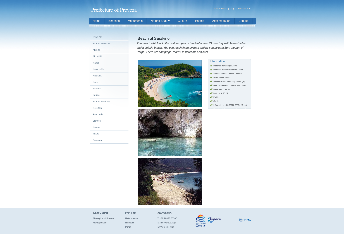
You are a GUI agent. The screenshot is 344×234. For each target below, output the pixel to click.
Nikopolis (129, 222)
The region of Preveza (103, 218)
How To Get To (244, 9)
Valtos (96, 133)
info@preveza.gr (168, 222)
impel (245, 219)
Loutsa (96, 95)
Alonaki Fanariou (101, 101)
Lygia (95, 82)
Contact (243, 20)
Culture (182, 20)
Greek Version (220, 9)
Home (96, 20)
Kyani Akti (97, 37)
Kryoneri (97, 127)
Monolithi (97, 56)
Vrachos (97, 88)
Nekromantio (131, 218)
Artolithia (97, 75)
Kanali (96, 63)
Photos (199, 20)
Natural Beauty (160, 20)
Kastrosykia (98, 69)
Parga (128, 227)
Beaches (114, 20)
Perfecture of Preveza (114, 8)
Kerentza (97, 108)
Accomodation (221, 20)
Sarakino (97, 140)
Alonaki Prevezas (101, 43)
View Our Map (167, 227)
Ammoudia (98, 114)
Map (232, 9)
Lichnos (97, 121)
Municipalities (99, 222)
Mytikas (96, 50)
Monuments (135, 20)
